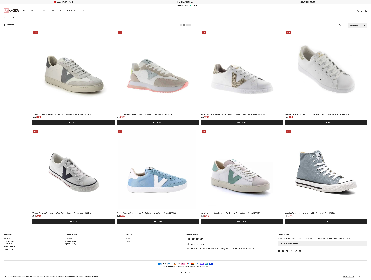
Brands (61, 11)
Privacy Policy (8, 249)
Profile (128, 241)
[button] (38, 10)
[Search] (358, 11)
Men (37, 11)
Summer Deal (72, 11)
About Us (7, 238)
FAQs (5, 252)
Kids (53, 11)
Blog (83, 11)
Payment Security (70, 244)
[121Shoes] (11, 11)
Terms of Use (8, 244)
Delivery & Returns (70, 241)
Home (5, 18)
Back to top (185, 272)
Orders (128, 238)
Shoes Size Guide (9, 246)
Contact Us (68, 238)
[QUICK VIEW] (73, 76)
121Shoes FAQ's (9, 241)
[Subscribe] (364, 243)
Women (45, 11)
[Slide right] (75, 108)
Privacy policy (348, 276)
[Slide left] (71, 108)
